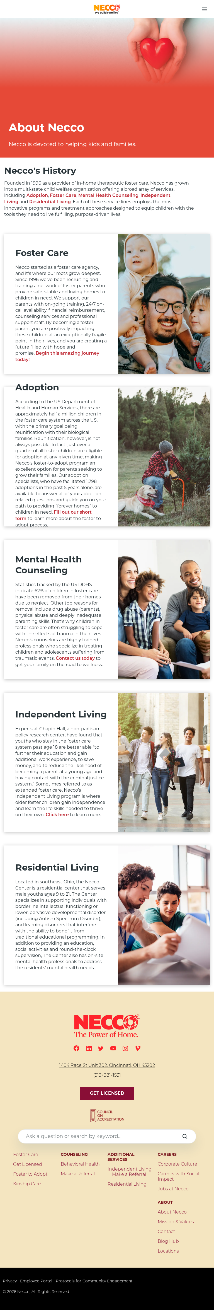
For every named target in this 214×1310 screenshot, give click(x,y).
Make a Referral (78, 1174)
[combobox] (107, 1136)
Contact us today (75, 658)
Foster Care (63, 196)
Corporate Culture (177, 1164)
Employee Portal (36, 1281)
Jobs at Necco (173, 1189)
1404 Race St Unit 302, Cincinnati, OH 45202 (107, 1066)
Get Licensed (107, 1093)
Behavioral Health (80, 1164)
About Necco (172, 1212)
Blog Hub (168, 1241)
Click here (57, 815)
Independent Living (130, 1169)
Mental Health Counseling (108, 196)
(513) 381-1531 (107, 1075)
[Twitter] (101, 1048)
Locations (168, 1251)
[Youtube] (113, 1048)
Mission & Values (176, 1222)
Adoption (37, 196)
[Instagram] (125, 1048)
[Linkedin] (89, 1048)
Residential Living (50, 202)
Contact (166, 1232)
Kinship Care (27, 1184)
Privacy (10, 1281)
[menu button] (205, 9)
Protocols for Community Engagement (94, 1281)
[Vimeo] (137, 1048)
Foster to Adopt (30, 1174)
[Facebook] (76, 1048)
